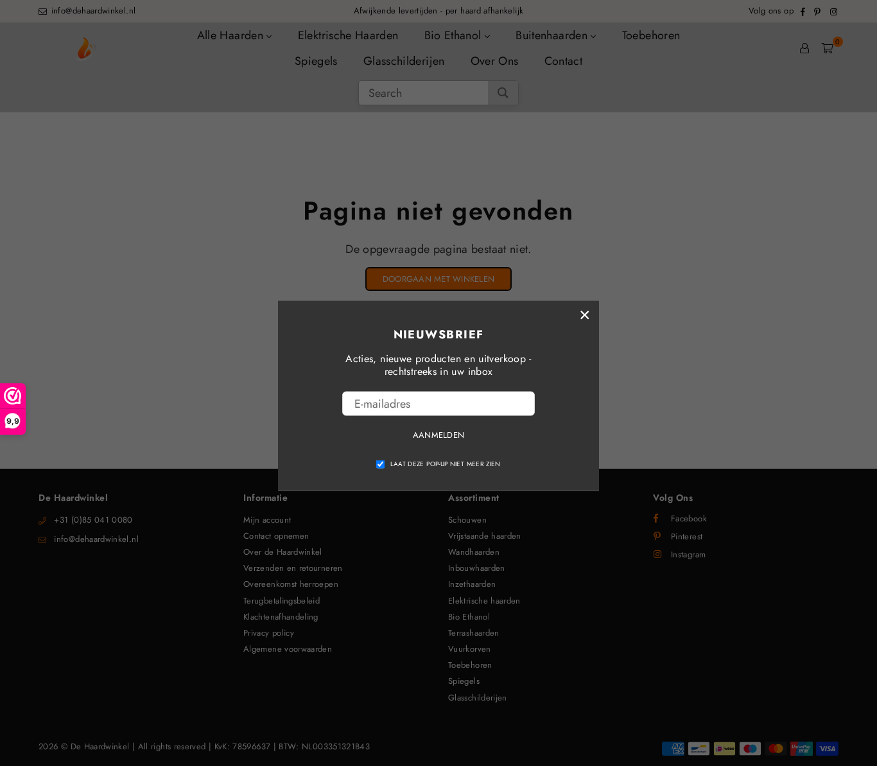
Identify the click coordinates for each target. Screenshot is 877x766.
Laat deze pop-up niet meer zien (445, 464)
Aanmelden (438, 434)
